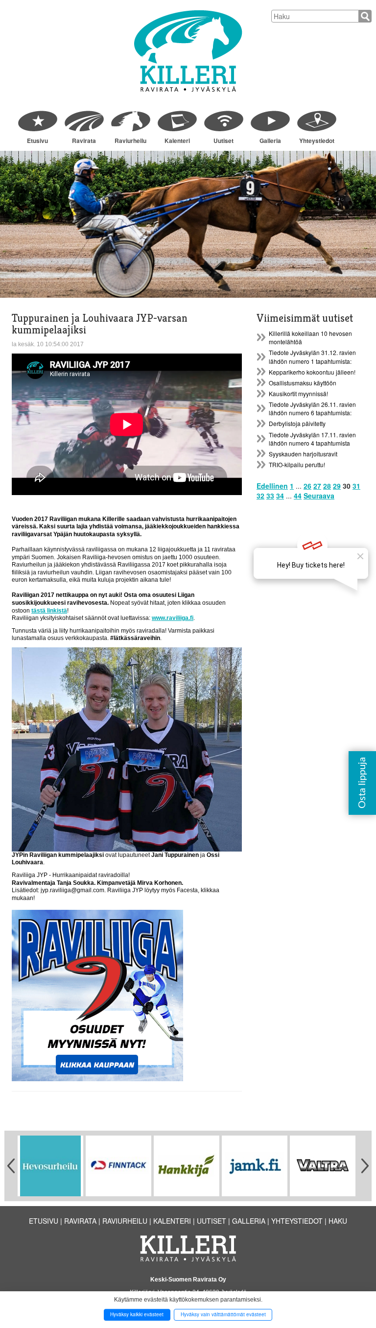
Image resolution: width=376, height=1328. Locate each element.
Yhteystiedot (316, 140)
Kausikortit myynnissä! (298, 393)
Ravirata (84, 140)
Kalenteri (177, 140)
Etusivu (37, 140)
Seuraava (319, 495)
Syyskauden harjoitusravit (303, 454)
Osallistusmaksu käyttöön (302, 383)
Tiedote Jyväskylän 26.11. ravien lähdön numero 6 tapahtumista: (312, 408)
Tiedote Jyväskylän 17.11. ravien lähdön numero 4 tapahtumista (312, 438)
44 (298, 495)
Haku (338, 1221)
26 (307, 486)
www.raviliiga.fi (172, 618)
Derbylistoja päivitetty (297, 423)
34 (280, 495)
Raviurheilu (130, 140)
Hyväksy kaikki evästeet (137, 1314)
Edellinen (272, 486)
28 (327, 486)
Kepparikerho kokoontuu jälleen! (312, 372)
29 (337, 486)
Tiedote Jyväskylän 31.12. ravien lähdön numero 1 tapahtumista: (312, 356)
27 (317, 486)
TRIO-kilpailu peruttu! (297, 464)
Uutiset (223, 140)
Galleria (270, 140)
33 (270, 495)
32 (260, 495)
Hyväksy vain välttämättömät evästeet (223, 1314)
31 (356, 486)
